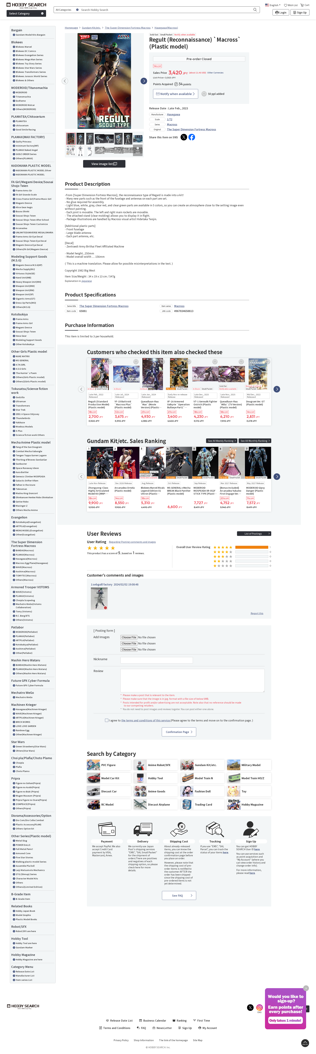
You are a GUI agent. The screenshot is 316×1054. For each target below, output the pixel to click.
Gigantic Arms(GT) (25, 298)
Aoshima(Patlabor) (26, 648)
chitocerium (22, 125)
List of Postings (253, 533)
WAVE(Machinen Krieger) (29, 713)
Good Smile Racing (26, 129)
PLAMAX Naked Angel (27, 149)
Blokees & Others (25, 80)
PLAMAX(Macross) (25, 554)
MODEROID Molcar (25, 105)
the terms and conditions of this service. (146, 720)
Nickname (100, 659)
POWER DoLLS (23, 844)
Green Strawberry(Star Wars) (31, 746)
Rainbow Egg (22, 730)
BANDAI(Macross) (25, 550)
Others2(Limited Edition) (29, 886)
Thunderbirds (23, 418)
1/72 (169, 119)
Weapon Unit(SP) (25, 294)
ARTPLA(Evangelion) (26, 526)
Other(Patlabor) (24, 652)
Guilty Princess (23, 141)
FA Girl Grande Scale (26, 194)
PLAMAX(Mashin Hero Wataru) (31, 669)
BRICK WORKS (23, 721)
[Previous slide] (65, 81)
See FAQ (177, 895)
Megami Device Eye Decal (29, 244)
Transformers (23, 405)
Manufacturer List (25, 975)
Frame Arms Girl (24, 323)
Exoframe (21, 100)
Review (98, 671)
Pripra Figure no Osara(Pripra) (31, 799)
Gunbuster (21, 463)
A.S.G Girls (21, 368)
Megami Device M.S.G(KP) (29, 265)
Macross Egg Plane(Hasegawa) (32, 563)
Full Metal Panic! (24, 849)
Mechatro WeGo (24, 697)
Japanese (86, 281)
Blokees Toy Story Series (29, 63)
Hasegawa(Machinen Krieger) (31, 709)
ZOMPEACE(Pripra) (25, 804)
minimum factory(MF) (27, 145)
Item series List (24, 979)
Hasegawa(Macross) (26, 558)
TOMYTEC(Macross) (26, 575)
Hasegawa (173, 114)
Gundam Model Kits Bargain (30, 34)
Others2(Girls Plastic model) (31, 381)
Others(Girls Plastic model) (30, 377)
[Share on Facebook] (191, 137)
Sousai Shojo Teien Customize (32, 224)
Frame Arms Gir (24, 190)
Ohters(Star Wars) (25, 750)
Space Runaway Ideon (27, 468)
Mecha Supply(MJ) (25, 269)
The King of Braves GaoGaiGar (31, 459)
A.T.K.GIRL (21, 364)
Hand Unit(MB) (23, 277)
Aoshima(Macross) (25, 571)
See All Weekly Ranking (221, 440)
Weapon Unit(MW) (25, 285)
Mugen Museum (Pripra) (28, 795)
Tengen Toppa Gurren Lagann (31, 455)
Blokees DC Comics (26, 51)
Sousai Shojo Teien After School (32, 219)
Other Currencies (215, 72)
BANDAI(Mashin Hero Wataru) (31, 664)
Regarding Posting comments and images (132, 541)
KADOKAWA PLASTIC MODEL (30, 174)
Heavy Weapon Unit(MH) (28, 281)
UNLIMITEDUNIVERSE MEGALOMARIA (34, 232)
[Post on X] (184, 137)
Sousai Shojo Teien (26, 215)
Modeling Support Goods (29, 339)
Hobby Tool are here (26, 943)
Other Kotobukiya (25, 344)
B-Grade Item (23, 898)
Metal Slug (21, 840)
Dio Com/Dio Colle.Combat (30, 820)
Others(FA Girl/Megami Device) (32, 249)
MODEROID (21, 92)
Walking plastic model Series (31, 861)
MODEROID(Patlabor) (27, 631)
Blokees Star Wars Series (29, 67)
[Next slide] (144, 81)
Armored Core (23, 853)
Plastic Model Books (26, 919)
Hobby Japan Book (25, 910)
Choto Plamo (22, 771)
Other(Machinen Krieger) (29, 734)
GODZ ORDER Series (26, 154)
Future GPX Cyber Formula (29, 685)
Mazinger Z (21, 505)
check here (134, 867)
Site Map (197, 1040)
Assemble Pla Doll (25, 865)
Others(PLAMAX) (24, 158)
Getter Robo (22, 501)
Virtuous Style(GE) (25, 273)
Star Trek (20, 409)
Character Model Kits (27, 878)
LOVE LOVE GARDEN (26, 726)
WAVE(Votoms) (24, 591)
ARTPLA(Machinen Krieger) (30, 717)
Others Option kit (25, 828)
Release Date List (25, 971)
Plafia (19, 766)
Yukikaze (20, 422)
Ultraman (21, 401)
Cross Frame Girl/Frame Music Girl (33, 198)
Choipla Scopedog (25, 600)
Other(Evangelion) (25, 534)
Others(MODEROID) (26, 109)
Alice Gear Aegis (24, 207)
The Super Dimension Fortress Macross (191, 129)
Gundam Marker (24, 947)
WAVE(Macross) (24, 567)
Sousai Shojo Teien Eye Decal (31, 240)
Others (19, 882)
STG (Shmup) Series (26, 874)
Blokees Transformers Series (31, 71)
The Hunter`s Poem (26, 373)
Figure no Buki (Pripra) (27, 791)
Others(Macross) (24, 579)
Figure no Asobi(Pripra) (28, 787)
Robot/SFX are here (26, 931)
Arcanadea (21, 228)
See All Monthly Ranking (254, 440)
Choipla (20, 762)
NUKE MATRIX (23, 356)
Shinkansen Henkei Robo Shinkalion (34, 497)
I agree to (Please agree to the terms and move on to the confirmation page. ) (181, 720)
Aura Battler (22, 472)
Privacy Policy (121, 1040)
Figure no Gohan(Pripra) (28, 783)
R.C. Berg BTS (23, 615)
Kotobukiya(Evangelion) (28, 522)
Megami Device (24, 202)
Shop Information (144, 1040)
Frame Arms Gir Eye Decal (29, 236)
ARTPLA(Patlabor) (25, 640)
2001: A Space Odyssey (27, 414)
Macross (172, 124)
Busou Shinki (22, 211)
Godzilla (20, 397)
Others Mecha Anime (27, 510)
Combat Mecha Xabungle (29, 451)
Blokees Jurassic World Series (31, 76)
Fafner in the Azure (25, 484)
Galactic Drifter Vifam (27, 480)
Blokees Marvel (24, 46)
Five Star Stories (24, 857)
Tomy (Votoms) (24, 611)
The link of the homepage (173, 1040)
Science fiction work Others (30, 434)
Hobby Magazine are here (29, 959)
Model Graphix (23, 915)
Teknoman (21, 488)
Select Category (19, 13)
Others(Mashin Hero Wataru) (31, 673)
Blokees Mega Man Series (29, 59)
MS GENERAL (22, 360)
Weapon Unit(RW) (25, 290)
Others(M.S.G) (23, 307)
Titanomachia (23, 96)
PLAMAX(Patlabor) (25, 636)
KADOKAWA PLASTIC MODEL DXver (33, 170)
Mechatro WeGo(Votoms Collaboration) (28, 605)
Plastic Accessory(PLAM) (28, 824)
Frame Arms (22, 319)
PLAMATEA (21, 121)
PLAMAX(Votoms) (25, 595)
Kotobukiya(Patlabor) (27, 644)
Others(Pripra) (23, 808)
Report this (257, 613)
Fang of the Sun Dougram (29, 446)
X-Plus (19, 430)
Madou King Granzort (27, 493)
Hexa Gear (21, 335)
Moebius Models (24, 426)
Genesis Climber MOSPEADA (30, 476)
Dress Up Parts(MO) (26, 302)
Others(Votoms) (24, 619)
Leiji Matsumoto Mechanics (30, 870)
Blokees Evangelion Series (29, 55)
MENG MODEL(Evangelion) (29, 530)
